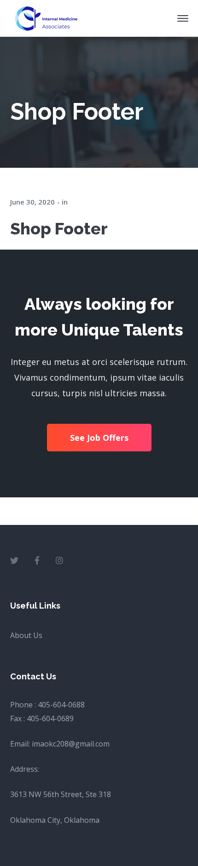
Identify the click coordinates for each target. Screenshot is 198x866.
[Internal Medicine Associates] (45, 17)
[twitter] (14, 560)
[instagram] (59, 560)
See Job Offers (99, 437)
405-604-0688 (61, 705)
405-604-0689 (50, 718)
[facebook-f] (37, 560)
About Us (26, 635)
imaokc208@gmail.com (71, 744)
